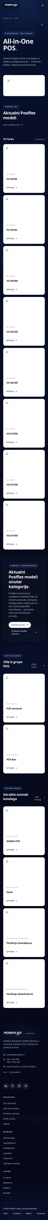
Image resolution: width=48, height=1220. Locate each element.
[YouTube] (26, 1086)
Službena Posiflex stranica (19, 632)
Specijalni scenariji (11, 1163)
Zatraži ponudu (18, 625)
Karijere (6, 1187)
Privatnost (16, 1213)
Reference (7, 1182)
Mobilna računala (11, 1113)
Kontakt (6, 1193)
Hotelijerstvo (9, 1148)
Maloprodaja (9, 1137)
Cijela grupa (34, 665)
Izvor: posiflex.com (11, 124)
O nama (7, 1177)
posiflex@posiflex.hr (16, 1054)
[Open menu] (42, 5)
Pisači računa (9, 1118)
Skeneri (6, 1123)
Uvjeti (5, 1213)
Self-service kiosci (11, 1108)
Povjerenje (41, 1213)
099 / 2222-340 (13, 1062)
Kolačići (28, 1213)
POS (17, 18)
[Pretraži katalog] (42, 25)
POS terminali (9, 1103)
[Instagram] (19, 1086)
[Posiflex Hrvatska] (11, 5)
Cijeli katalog (38, 798)
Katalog (7, 18)
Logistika (7, 1153)
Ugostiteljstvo (9, 1143)
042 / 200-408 (13, 1059)
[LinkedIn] (6, 1086)
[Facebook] (12, 1086)
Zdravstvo (7, 1158)
